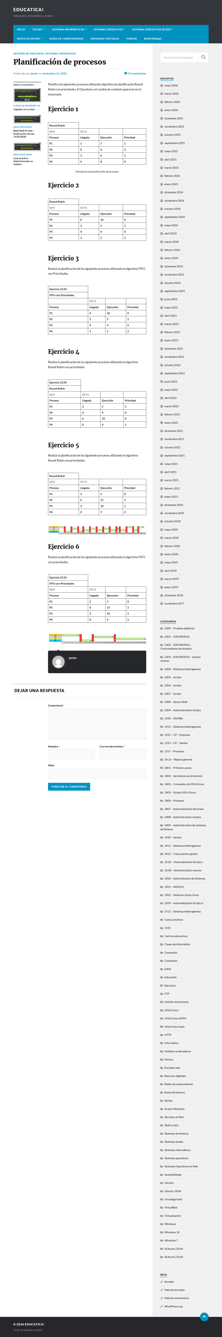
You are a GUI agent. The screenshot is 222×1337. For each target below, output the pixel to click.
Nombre (54, 746)
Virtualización (172, 1215)
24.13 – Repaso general (178, 759)
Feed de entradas (174, 1289)
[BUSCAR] (203, 57)
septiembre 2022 (174, 373)
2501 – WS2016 (174, 886)
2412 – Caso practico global (180, 853)
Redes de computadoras (66, 38)
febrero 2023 (172, 332)
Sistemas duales (173, 1141)
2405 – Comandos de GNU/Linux (184, 784)
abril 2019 (170, 570)
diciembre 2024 (173, 192)
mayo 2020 (171, 529)
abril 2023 (170, 315)
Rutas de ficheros (174, 1092)
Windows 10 (172, 1232)
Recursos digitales (175, 1075)
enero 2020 (171, 554)
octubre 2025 (172, 134)
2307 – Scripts (172, 693)
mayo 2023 (171, 307)
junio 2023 (170, 299)
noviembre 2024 (174, 200)
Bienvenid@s (152, 38)
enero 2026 (171, 110)
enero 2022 (171, 422)
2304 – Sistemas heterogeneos (182, 669)
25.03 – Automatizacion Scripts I (183, 862)
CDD (167, 927)
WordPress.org (173, 1306)
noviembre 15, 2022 (54, 73)
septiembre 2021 (174, 455)
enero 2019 (171, 587)
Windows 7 (171, 1240)
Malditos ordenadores (177, 1051)
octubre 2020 (172, 521)
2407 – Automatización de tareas (184, 808)
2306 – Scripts (172, 685)
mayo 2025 (171, 151)
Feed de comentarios (176, 1298)
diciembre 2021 (173, 430)
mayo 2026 (171, 85)
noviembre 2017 (174, 603)
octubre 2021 (172, 447)
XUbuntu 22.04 (173, 1256)
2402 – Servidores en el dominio (183, 775)
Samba (168, 1100)
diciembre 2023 (173, 266)
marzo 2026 (171, 93)
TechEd (37, 29)
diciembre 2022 (173, 348)
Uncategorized (173, 1199)
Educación (170, 977)
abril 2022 (170, 397)
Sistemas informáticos (68, 29)
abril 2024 (170, 233)
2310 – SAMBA (173, 718)
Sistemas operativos (60, 53)
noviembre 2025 (174, 126)
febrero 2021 (172, 488)
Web (51, 765)
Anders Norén (33, 1330)
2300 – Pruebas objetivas (179, 628)
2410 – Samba (172, 837)
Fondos (131, 38)
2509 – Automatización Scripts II (183, 903)
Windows (170, 1223)
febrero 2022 (172, 414)
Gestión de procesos (28, 53)
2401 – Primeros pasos (178, 767)
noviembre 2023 (174, 274)
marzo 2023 (171, 323)
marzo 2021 (171, 480)
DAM (167, 969)
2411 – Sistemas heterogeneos (182, 845)
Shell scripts (171, 1125)
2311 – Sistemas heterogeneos (182, 726)
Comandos (170, 952)
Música (168, 1059)
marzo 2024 (171, 241)
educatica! (28, 9)
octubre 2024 (172, 208)
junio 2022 (170, 381)
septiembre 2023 (174, 291)
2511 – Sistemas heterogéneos (182, 911)
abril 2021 (170, 471)
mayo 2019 (171, 562)
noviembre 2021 (174, 439)
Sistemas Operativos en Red (151, 29)
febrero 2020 (172, 546)
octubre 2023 (172, 282)
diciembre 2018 (173, 595)
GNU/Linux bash (174, 1026)
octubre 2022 (172, 365)
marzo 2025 (171, 167)
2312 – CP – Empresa (177, 734)
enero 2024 (171, 258)
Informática (171, 1042)
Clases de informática (177, 944)
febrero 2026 (172, 101)
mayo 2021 (171, 463)
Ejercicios (170, 985)
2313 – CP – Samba (175, 742)
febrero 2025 (172, 175)
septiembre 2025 (174, 143)
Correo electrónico (112, 746)
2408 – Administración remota (182, 817)
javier (34, 73)
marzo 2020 (171, 537)
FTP (166, 993)
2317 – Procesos (174, 751)
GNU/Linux (171, 1010)
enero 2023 (171, 340)
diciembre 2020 (173, 504)
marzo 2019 (171, 578)
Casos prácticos (173, 919)
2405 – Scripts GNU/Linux (180, 792)
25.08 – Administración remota (182, 870)
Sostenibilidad (172, 1174)
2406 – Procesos (174, 800)
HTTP (167, 1034)
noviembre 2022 (174, 356)
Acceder (169, 1281)
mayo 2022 (171, 389)
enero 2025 (171, 184)
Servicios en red (28, 38)
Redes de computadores (178, 1084)
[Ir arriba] (204, 1317)
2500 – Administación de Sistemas (184, 878)
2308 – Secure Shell (175, 701)
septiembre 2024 (174, 216)
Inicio (21, 29)
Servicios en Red (174, 1117)
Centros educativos (176, 936)
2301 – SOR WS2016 (177, 636)
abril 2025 (170, 159)
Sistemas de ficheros (176, 1133)
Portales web (172, 1067)
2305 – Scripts (172, 677)
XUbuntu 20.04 (173, 1248)
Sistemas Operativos (108, 29)
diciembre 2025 (173, 118)
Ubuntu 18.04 (172, 1191)
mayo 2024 (171, 225)
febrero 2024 (172, 249)
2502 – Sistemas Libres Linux (181, 894)
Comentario (56, 705)
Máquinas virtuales (105, 38)
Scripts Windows (174, 1108)
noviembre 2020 (174, 513)
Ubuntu (169, 1182)
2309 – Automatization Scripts (182, 710)
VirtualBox (170, 1207)
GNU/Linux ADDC (175, 1018)
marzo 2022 (171, 406)
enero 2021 (171, 496)
